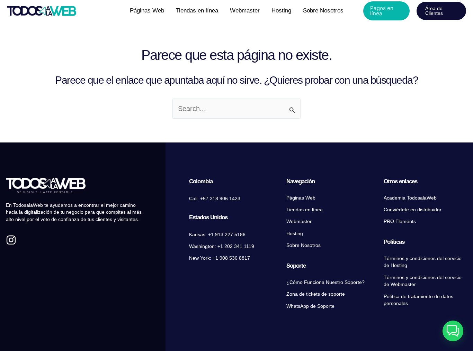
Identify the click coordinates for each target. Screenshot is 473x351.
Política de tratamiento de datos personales (418, 300)
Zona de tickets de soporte (315, 294)
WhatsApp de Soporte (310, 306)
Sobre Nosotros (303, 245)
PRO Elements (400, 221)
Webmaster (299, 221)
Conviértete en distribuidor (412, 209)
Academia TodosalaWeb (410, 198)
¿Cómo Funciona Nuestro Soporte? (325, 282)
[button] (386, 10)
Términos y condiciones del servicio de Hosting (423, 262)
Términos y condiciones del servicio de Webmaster (423, 281)
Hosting (294, 233)
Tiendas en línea (304, 209)
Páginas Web (300, 198)
